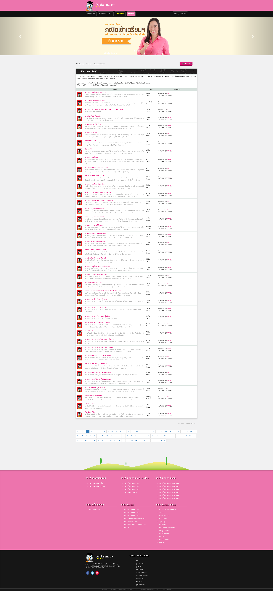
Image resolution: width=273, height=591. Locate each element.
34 (90, 436)
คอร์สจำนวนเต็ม (94, 510)
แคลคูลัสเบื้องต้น (164, 531)
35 (94, 436)
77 (148, 440)
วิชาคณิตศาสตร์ (99, 64)
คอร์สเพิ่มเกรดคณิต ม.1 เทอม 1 (169, 483)
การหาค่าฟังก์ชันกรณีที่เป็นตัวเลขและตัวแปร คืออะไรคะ (103, 291)
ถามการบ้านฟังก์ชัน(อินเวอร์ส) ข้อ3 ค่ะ (97, 364)
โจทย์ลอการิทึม (90, 404)
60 (77, 440)
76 (144, 440)
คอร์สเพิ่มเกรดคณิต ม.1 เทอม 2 (169, 486)
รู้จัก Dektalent (140, 564)
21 (157, 431)
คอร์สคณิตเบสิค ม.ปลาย (97, 486)
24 (170, 431)
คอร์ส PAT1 (127, 528)
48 (148, 436)
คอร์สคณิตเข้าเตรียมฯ (131, 492)
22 (162, 431)
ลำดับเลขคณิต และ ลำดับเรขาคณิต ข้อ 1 (98, 192)
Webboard (89, 64)
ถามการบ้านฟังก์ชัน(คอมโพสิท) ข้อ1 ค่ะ (98, 379)
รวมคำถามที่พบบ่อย (142, 576)
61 (82, 440)
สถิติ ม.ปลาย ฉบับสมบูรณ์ (167, 528)
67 (107, 440)
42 (123, 436)
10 (112, 431)
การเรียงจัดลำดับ (90, 141)
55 (177, 436)
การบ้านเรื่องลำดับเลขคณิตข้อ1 (95, 258)
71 (123, 440)
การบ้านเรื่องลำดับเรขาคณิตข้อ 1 (96, 241)
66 (102, 440)
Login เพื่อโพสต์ (186, 63)
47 (144, 436)
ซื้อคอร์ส (121, 14)
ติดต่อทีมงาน (140, 579)
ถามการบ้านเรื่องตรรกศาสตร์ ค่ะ (96, 92)
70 (119, 440)
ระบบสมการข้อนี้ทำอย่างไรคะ (95, 101)
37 (102, 436)
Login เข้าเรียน (181, 14)
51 (161, 436)
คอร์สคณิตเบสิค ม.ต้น (96, 483)
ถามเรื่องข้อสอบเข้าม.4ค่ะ (93, 282)
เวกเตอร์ (161, 537)
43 (127, 436)
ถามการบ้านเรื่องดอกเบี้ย (93, 157)
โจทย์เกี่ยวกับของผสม (92, 331)
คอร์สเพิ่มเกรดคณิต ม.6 (131, 516)
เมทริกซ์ (161, 542)
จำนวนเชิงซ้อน (164, 534)
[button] (20, 36)
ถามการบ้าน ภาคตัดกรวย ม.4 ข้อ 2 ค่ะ (97, 316)
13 (124, 431)
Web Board (139, 582)
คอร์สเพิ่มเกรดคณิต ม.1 (131, 483)
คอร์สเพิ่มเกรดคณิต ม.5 (131, 513)
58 (190, 436)
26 (178, 431)
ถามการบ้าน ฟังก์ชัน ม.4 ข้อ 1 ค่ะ (96, 307)
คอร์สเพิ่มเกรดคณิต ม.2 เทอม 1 (169, 489)
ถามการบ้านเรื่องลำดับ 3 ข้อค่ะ (95, 184)
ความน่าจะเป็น (164, 516)
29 (191, 431)
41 (119, 436)
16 (137, 431)
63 (90, 440)
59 (194, 436)
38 (107, 436)
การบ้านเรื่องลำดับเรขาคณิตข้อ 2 (96, 250)
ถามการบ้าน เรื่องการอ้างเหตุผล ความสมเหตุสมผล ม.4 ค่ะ (104, 109)
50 (157, 436)
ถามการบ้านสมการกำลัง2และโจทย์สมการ (99, 200)
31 (77, 436)
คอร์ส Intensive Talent (130, 522)
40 (115, 436)
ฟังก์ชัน (161, 513)
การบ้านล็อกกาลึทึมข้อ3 (93, 124)
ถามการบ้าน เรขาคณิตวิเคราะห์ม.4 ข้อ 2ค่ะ (99, 339)
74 (136, 440)
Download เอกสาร (141, 573)
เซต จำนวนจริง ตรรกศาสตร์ (168, 510)
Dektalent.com (80, 64)
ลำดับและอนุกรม (164, 539)
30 (195, 431)
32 (82, 436)
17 (141, 431)
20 (153, 431)
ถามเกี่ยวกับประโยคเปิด (93, 116)
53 (169, 436)
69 (115, 440)
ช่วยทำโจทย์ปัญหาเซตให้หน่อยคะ (96, 274)
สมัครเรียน (139, 570)
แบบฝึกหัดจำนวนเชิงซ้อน (93, 395)
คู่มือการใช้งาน (141, 585)
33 (86, 436)
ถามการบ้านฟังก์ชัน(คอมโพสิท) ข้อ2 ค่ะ (98, 372)
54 (173, 436)
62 (86, 440)
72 (127, 440)
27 (182, 431)
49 (152, 436)
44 (132, 436)
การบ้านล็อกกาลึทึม (91, 132)
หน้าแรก (92, 14)
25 (174, 431)
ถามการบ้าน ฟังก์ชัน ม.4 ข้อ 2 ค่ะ (96, 299)
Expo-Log (162, 522)
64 (94, 440)
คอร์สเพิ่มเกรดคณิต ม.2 (131, 486)
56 (181, 436)
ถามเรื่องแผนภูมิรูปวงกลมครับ (95, 387)
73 (132, 440)
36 (98, 436)
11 (116, 431)
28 (186, 431)
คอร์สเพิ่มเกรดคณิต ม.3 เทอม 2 (169, 498)
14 (128, 431)
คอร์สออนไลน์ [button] (106, 14)
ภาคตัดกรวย (163, 519)
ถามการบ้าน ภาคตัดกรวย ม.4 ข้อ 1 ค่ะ (97, 323)
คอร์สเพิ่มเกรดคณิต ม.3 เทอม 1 (169, 495)
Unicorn (169, 93)
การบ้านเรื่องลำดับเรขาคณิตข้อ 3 (96, 233)
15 (132, 431)
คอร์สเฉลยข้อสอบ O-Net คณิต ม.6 (135, 525)
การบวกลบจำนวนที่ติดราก (93, 225)
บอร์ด (132, 14)
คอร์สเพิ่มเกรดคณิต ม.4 (131, 510)
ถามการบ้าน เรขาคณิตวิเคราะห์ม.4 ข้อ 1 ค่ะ (99, 347)
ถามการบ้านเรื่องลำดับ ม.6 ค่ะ (95, 176)
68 (111, 440)
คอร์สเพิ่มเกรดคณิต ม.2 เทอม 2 (169, 492)
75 (140, 440)
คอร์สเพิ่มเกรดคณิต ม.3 (131, 489)
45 (136, 436)
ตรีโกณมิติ (162, 525)
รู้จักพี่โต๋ (138, 567)
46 (140, 436)
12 (120, 431)
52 (165, 436)
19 (149, 431)
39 (111, 436)
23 (166, 431)
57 (186, 436)
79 (157, 440)
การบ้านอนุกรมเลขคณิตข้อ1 (94, 217)
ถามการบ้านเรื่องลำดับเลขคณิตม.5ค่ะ (97, 266)
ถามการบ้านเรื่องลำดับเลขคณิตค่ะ (96, 167)
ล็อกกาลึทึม (88, 149)
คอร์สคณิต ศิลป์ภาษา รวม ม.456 (134, 519)
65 (98, 440)
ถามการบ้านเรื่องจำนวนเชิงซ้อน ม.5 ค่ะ (98, 355)
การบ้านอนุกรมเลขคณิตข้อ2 (94, 208)
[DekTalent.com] (89, 5)
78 (152, 440)
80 (161, 440)
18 (145, 431)
